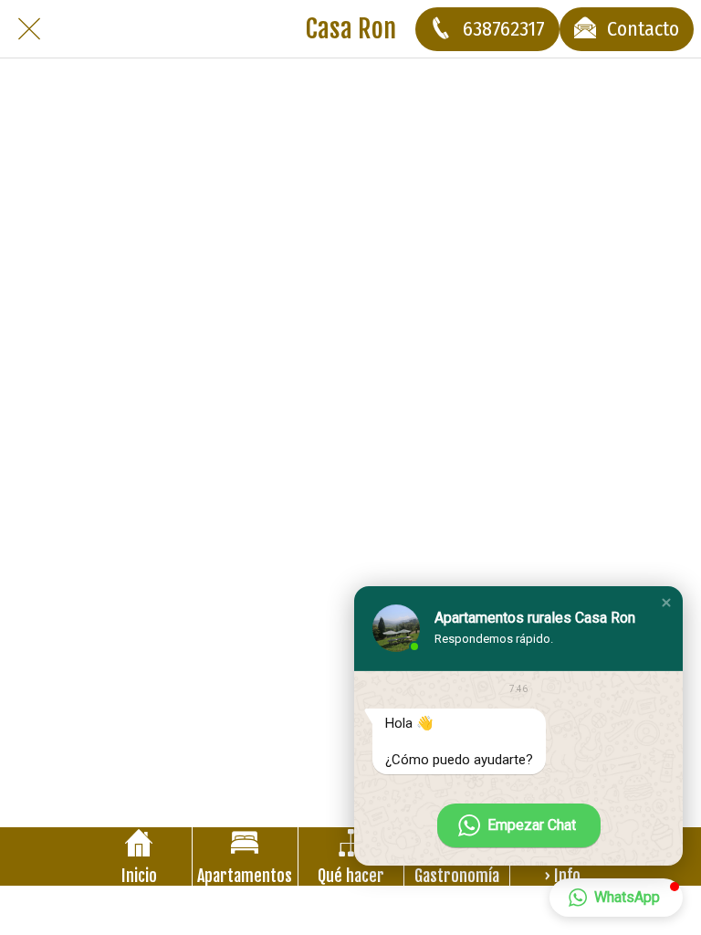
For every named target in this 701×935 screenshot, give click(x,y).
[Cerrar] (29, 29)
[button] (666, 603)
